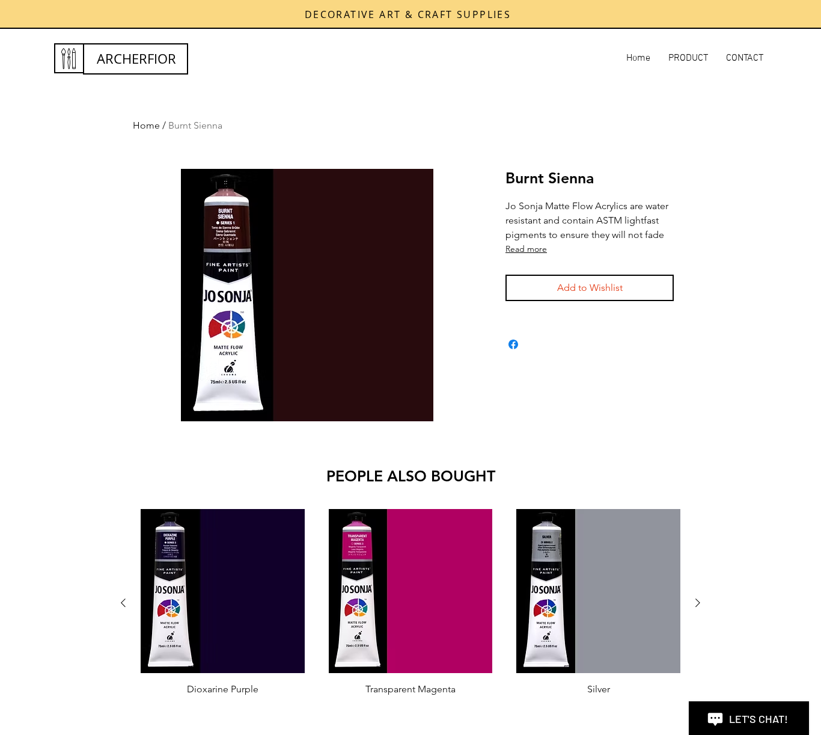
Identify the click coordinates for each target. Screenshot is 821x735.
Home (146, 125)
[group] (410, 602)
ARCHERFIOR (136, 58)
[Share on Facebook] (513, 344)
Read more (526, 248)
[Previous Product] (123, 603)
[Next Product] (698, 603)
